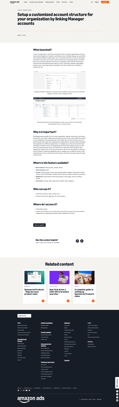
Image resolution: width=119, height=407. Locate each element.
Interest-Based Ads (47, 388)
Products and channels (36, 2)
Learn (71, 2)
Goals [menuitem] (19, 323)
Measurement (49, 2)
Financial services (68, 337)
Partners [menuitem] (90, 342)
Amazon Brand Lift (45, 348)
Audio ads (19, 355)
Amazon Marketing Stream (47, 350)
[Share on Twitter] (117, 394)
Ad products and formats (22, 340)
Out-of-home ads (21, 357)
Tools (58, 2)
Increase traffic (20, 330)
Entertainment (67, 332)
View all (19, 360)
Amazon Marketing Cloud (46, 367)
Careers (75, 388)
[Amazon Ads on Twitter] (21, 390)
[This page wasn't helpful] (77, 241)
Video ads (19, 353)
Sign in (97, 2)
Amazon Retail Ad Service (46, 374)
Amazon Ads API (44, 369)
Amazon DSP (44, 364)
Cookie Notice (57, 388)
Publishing (66, 348)
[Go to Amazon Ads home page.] (30, 399)
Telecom (66, 351)
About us (19, 388)
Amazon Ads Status (66, 388)
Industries (67, 323)
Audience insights (45, 325)
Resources (90, 330)
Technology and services (47, 362)
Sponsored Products (21, 345)
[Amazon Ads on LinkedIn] (18, 391)
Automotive (67, 325)
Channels (66, 360)
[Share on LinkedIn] (117, 397)
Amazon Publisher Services (47, 371)
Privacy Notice (37, 388)
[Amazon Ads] (13, 2)
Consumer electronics (69, 330)
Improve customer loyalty (23, 334)
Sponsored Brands (21, 348)
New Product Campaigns (46, 376)
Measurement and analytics (46, 345)
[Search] (92, 2)
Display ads (19, 350)
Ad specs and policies (92, 332)
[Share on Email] (117, 400)
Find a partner (91, 344)
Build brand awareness (22, 325)
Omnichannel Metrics (45, 355)
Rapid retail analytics (45, 357)
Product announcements (93, 327)
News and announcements (93, 337)
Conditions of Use (28, 388)
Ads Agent (43, 378)
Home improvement (68, 346)
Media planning (44, 327)
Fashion (66, 334)
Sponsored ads (20, 343)
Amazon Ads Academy (93, 325)
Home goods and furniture (70, 344)
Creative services (44, 337)
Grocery (66, 339)
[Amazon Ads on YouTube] (26, 391)
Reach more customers (22, 327)
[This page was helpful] (81, 241)
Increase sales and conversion (24, 332)
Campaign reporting (45, 353)
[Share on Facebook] (117, 391)
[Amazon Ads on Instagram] (24, 391)
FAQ (89, 334)
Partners (64, 2)
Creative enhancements (46, 334)
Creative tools (44, 339)
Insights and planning (47, 323)
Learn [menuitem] (89, 323)
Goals (25, 2)
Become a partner (92, 346)
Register (105, 2)
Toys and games (68, 353)
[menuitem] (24, 350)
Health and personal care (69, 341)
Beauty (65, 327)
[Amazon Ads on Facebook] (29, 391)
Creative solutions (46, 332)
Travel (65, 355)
